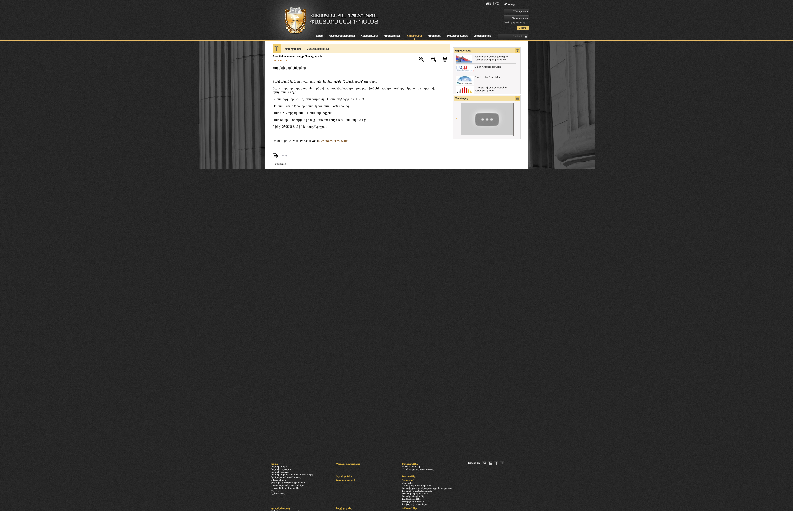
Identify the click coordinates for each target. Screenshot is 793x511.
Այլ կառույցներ (278, 493)
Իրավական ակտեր (457, 35)
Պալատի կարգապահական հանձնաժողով (292, 474)
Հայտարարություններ (318, 48)
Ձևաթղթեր (407, 482)
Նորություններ (414, 35)
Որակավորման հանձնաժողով (286, 477)
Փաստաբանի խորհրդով (342, 35)
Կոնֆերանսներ (409, 508)
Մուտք (511, 4)
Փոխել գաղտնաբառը (514, 22)
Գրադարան (434, 35)
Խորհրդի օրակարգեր (413, 501)
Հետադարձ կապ (482, 35)
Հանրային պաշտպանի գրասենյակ (288, 482)
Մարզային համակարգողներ (285, 488)
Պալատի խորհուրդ (280, 472)
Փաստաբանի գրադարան (415, 493)
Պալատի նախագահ (281, 469)
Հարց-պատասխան (345, 480)
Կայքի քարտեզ (344, 508)
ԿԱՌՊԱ (275, 490)
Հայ (488, 3)
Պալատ (319, 35)
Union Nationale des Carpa (488, 66)
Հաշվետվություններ (411, 499)
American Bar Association (487, 77)
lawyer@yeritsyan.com (333, 140)
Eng (496, 3)
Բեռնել (285, 155)
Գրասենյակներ (392, 35)
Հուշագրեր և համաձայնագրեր (417, 491)
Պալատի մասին (279, 466)
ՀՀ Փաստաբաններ (411, 466)
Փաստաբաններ (369, 35)
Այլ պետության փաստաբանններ (418, 469)
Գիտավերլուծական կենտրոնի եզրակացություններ (427, 488)
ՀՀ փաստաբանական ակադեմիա (287, 485)
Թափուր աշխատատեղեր (414, 504)
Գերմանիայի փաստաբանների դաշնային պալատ (491, 89)
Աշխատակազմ (278, 480)
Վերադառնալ (280, 163)
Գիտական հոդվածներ (413, 496)
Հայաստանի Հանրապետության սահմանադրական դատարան (491, 58)
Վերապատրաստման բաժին (416, 485)
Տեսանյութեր (461, 98)
